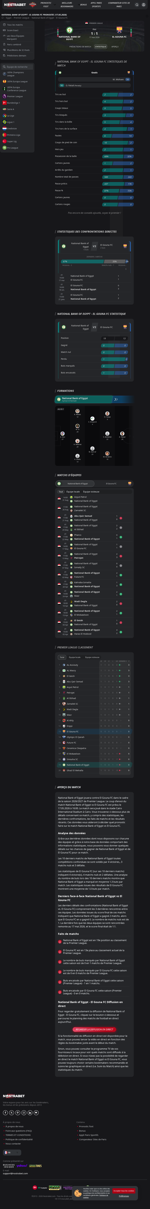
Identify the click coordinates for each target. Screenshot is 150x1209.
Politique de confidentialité (19, 1139)
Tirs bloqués (61, 115)
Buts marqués (68, 365)
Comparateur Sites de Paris (119, 4)
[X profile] (11, 1112)
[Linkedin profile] (30, 1112)
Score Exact (12, 30)
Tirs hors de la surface (66, 128)
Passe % (59, 190)
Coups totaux (61, 108)
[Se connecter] (143, 4)
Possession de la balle (66, 156)
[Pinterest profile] (17, 1112)
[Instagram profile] (23, 1112)
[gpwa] (55, 1187)
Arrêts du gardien (64, 169)
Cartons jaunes (62, 163)
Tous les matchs (15, 24)
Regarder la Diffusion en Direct (94, 1029)
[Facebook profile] (5, 1112)
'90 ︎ (62, 85)
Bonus (83, 4)
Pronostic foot (46, 4)
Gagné (64, 345)
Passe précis (61, 183)
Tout (61, 491)
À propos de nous (14, 1126)
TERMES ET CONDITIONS (18, 1135)
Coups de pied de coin (66, 142)
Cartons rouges (62, 204)
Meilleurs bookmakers (67, 4)
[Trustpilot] (42, 1187)
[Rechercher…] (136, 4)
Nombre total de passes (67, 176)
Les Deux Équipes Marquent (15, 37)
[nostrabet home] (14, 1096)
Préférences (124, 1196)
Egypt (8, 17)
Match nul (66, 352)
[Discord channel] (36, 1112)
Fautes (58, 135)
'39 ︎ (127, 79)
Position (65, 338)
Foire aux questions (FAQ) (19, 1130)
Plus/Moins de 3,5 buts (18, 50)
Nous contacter (13, 1143)
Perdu (64, 358)
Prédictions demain (16, 55)
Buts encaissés (68, 372)
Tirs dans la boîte (63, 121)
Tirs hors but (61, 101)
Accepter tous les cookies (124, 1191)
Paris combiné (14, 44)
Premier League (21, 17)
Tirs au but (60, 94)
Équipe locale (73, 491)
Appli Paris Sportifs (96, 4)
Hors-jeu (59, 149)
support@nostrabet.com (15, 1173)
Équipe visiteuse (91, 491)
